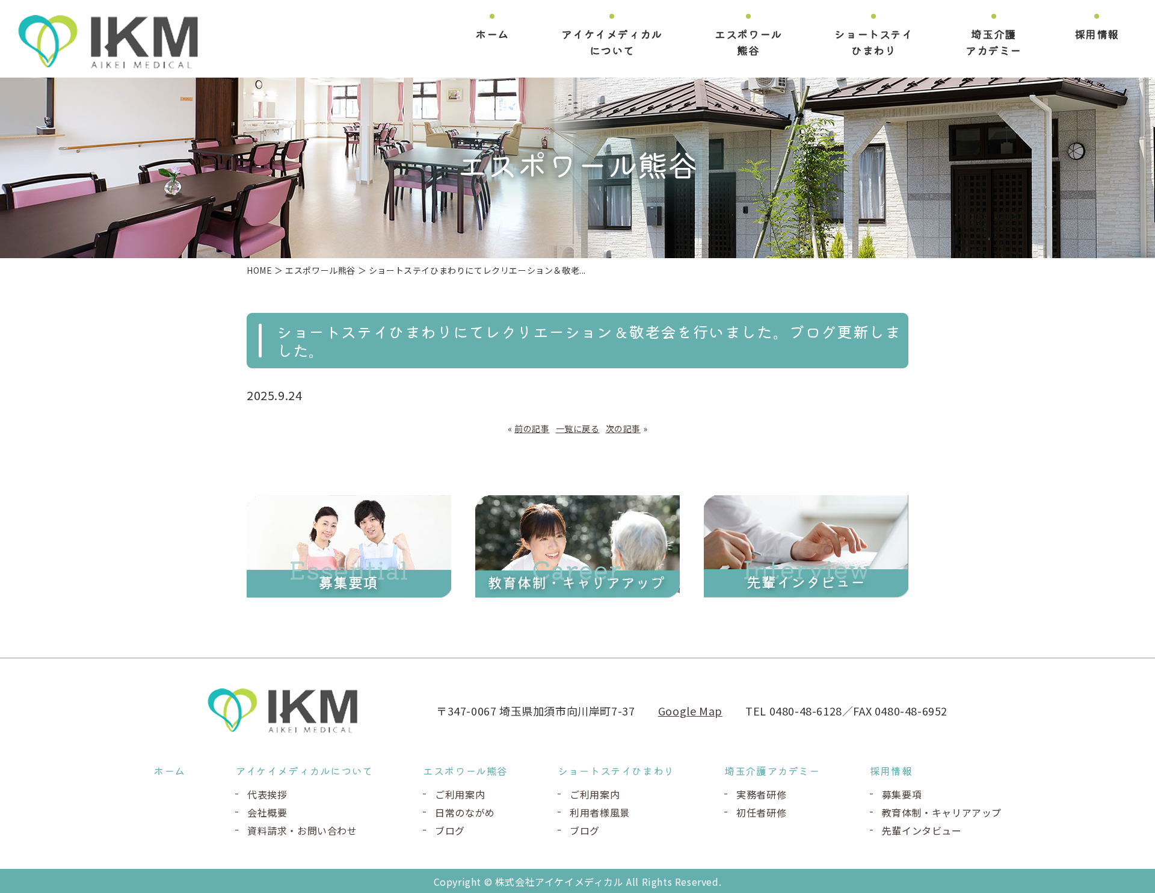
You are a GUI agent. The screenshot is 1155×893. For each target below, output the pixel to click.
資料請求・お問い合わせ (302, 830)
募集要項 (902, 794)
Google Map (690, 710)
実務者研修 (761, 794)
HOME (259, 270)
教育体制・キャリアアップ (942, 812)
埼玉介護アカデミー (993, 42)
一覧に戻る (578, 428)
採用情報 (1096, 34)
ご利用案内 (460, 794)
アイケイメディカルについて (611, 42)
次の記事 (623, 428)
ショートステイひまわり (873, 42)
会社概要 (267, 812)
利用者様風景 (600, 812)
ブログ (450, 830)
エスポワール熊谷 (748, 42)
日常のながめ (465, 812)
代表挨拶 (267, 794)
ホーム (492, 34)
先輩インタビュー (922, 830)
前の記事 (531, 428)
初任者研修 (761, 812)
